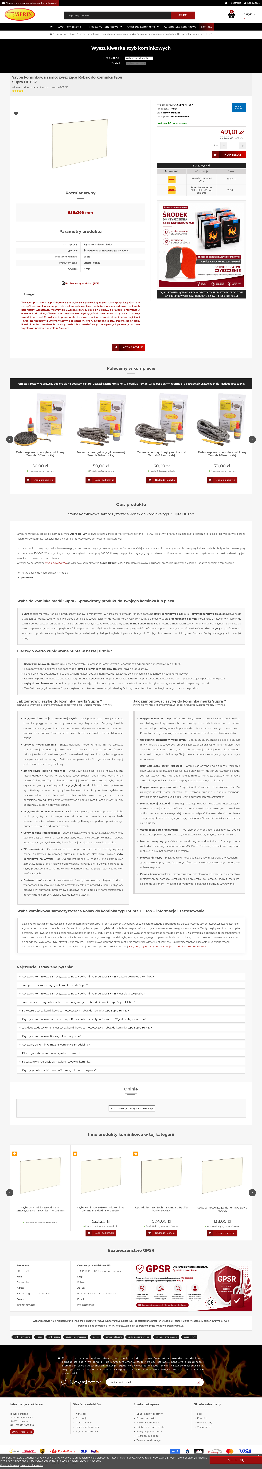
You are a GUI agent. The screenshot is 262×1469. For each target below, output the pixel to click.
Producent (111, 58)
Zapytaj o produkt (132, 347)
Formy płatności (146, 1418)
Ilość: (216, 145)
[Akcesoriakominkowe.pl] (32, 14)
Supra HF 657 (190, 1337)
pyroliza (96, 1337)
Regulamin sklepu (147, 1436)
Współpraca (204, 1427)
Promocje (81, 1418)
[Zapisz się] (198, 1382)
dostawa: (162, 123)
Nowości (81, 1413)
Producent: (163, 108)
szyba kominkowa (22, 1337)
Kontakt (206, 26)
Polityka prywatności (149, 1431)
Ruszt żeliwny (84, 1422)
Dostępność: (163, 116)
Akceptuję (236, 1460)
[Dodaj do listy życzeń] (81, 113)
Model (115, 63)
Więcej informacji (9, 1465)
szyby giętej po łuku (78, 785)
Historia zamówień (147, 1422)
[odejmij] (223, 145)
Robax (39, 1337)
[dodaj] (242, 145)
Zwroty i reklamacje (148, 1440)
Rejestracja (235, 3)
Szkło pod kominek (87, 1427)
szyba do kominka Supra (166, 1337)
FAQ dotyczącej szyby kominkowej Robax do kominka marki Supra (168, 946)
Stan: (159, 112)
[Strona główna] (51, 27)
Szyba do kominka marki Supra (45, 601)
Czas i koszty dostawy (149, 1413)
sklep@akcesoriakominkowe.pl (39, 3)
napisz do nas (114, 678)
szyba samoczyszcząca (76, 1337)
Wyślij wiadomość (23, 1432)
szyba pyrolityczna (56, 563)
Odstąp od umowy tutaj (150, 1427)
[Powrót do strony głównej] (50, 34)
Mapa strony (204, 1422)
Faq (199, 1413)
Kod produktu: (165, 104)
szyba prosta (54, 1337)
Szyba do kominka (87, 1431)
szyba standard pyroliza (138, 1337)
